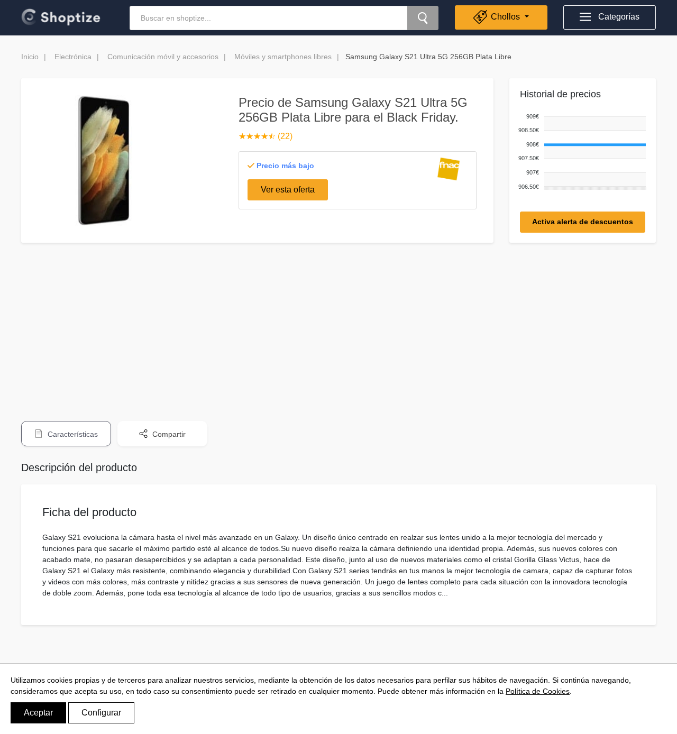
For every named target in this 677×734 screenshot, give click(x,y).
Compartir (168, 434)
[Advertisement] (338, 325)
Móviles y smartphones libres (283, 56)
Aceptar (38, 712)
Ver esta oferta (288, 189)
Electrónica (73, 56)
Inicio (30, 56)
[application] (580, 152)
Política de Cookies (538, 691)
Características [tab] (71, 434)
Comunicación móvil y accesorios (162, 56)
